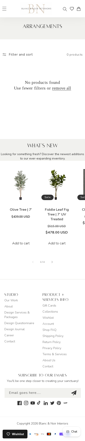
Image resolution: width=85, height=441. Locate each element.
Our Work (11, 300)
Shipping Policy (52, 336)
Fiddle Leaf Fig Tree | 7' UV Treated (57, 214)
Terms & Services (54, 354)
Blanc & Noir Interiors (53, 423)
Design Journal (14, 329)
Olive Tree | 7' (21, 209)
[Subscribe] (73, 393)
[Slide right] (52, 262)
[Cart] (80, 9)
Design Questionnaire (19, 323)
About (8, 306)
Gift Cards (49, 305)
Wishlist (48, 318)
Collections (50, 312)
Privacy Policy (51, 348)
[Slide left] (33, 262)
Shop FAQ (49, 330)
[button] (65, 9)
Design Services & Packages (17, 314)
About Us (48, 360)
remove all (61, 88)
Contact (9, 341)
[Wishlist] (72, 9)
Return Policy (51, 342)
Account (48, 324)
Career (9, 335)
